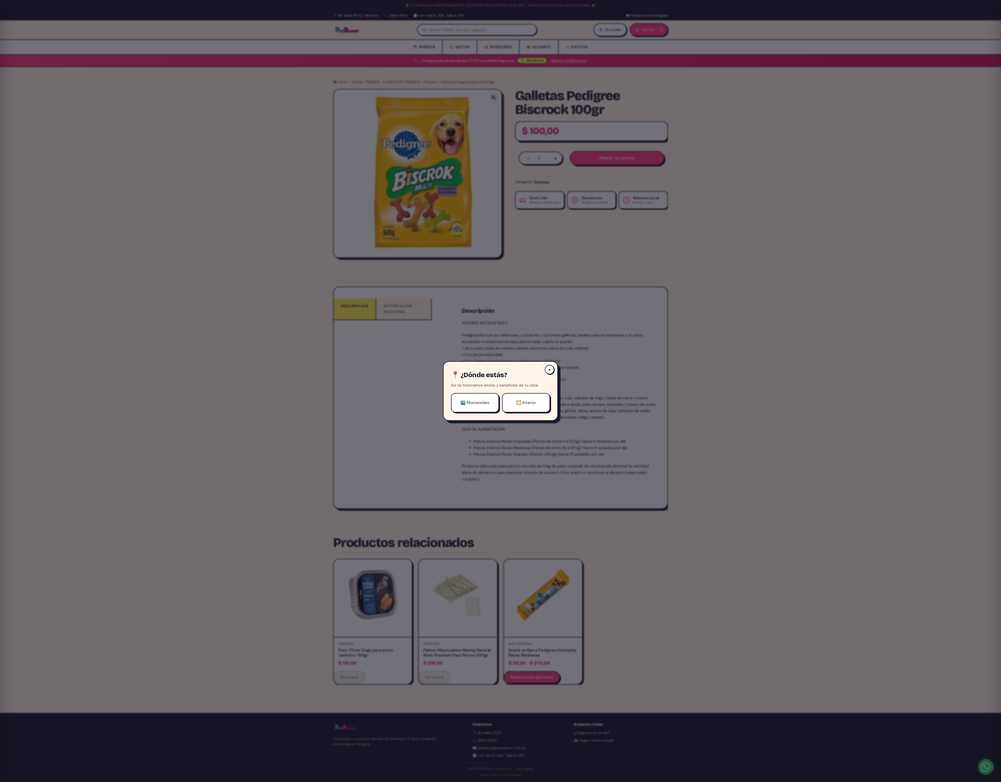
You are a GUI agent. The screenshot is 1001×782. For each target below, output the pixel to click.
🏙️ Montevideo (475, 402)
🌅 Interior (526, 402)
